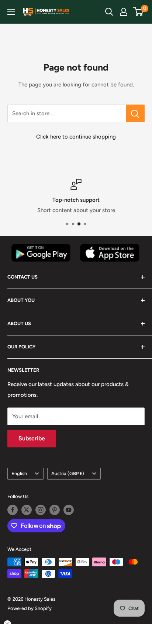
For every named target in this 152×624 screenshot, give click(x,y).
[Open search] (109, 12)
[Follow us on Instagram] (40, 510)
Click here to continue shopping (76, 136)
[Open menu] (11, 12)
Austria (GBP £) (67, 473)
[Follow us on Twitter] (26, 510)
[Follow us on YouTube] (68, 510)
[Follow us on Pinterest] (54, 510)
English (19, 473)
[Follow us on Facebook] (12, 510)
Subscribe (31, 438)
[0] (138, 11)
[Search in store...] (135, 113)
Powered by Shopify (29, 608)
